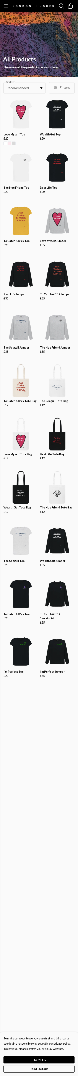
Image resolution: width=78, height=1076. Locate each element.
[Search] (61, 6)
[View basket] (70, 6)
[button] (41, 88)
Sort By (10, 82)
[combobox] (24, 87)
